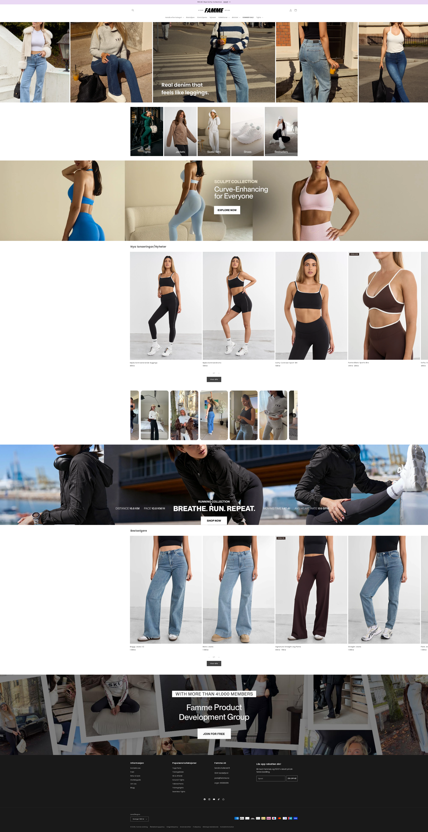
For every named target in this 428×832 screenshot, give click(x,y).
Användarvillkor (185, 827)
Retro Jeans (208, 647)
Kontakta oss (135, 768)
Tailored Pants (177, 784)
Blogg (132, 788)
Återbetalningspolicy (157, 827)
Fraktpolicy (197, 827)
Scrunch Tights (178, 780)
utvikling (145, 827)
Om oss (133, 784)
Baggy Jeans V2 (137, 647)
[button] (132, 10)
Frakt (132, 772)
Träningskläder (178, 772)
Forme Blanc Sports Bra (358, 363)
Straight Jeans (354, 647)
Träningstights (178, 788)
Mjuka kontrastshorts (212, 363)
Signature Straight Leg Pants (288, 647)
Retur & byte (135, 776)
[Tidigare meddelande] (131, 2)
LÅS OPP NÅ (292, 778)
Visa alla (214, 379)
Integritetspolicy (172, 827)
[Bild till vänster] (209, 373)
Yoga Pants (176, 768)
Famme (139, 827)
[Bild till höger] (218, 373)
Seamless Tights (178, 791)
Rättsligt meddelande (210, 827)
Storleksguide (135, 780)
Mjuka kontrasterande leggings (143, 363)
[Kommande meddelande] (296, 2)
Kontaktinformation (227, 827)
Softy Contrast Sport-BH (286, 363)
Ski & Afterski (177, 776)
